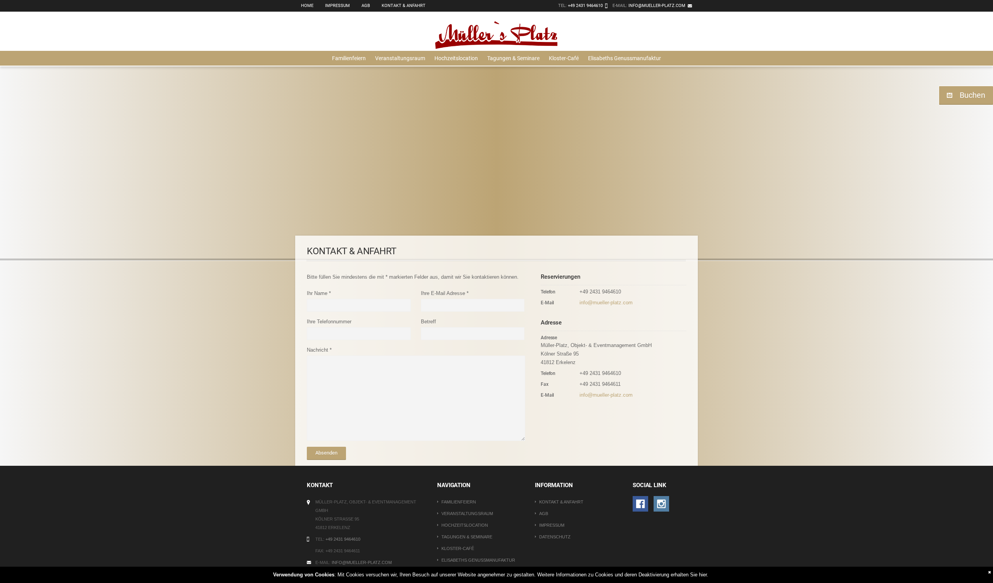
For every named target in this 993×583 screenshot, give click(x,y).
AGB (366, 5)
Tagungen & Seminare (513, 58)
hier (703, 575)
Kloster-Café (564, 58)
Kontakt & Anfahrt (404, 5)
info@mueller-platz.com (656, 5)
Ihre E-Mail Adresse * (445, 293)
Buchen (972, 95)
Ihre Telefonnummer (329, 321)
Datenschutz (555, 536)
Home (307, 5)
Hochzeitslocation (456, 58)
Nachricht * (319, 350)
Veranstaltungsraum (400, 58)
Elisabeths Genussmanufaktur (624, 58)
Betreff (428, 321)
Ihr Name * (319, 293)
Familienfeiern (349, 58)
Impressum (337, 5)
